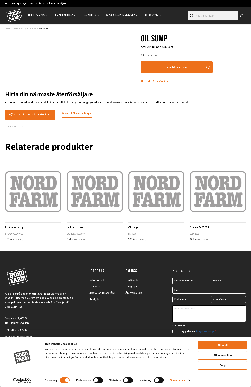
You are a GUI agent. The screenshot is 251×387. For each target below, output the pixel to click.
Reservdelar (19, 28)
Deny (222, 365)
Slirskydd (94, 299)
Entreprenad (96, 280)
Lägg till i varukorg (177, 67)
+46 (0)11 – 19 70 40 (16, 330)
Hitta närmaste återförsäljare (32, 114)
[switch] (98, 380)
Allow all (222, 345)
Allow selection (222, 355)
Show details (177, 380)
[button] (242, 16)
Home (7, 28)
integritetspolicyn (205, 331)
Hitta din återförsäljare (156, 81)
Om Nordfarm (37, 3)
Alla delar (31, 28)
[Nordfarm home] (14, 16)
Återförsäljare (134, 293)
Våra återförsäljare (56, 3)
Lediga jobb (132, 286)
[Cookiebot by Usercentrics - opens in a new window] (22, 380)
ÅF (6, 3)
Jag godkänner (198, 331)
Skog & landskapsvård (102, 293)
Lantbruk (94, 286)
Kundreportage (19, 3)
